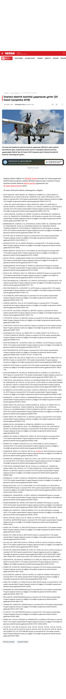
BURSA (38, 451)
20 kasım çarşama (8, 642)
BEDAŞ (44, 147)
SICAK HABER (19, 58)
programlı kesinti (23, 642)
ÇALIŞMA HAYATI (30, 58)
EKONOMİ (56, 58)
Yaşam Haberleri (15, 93)
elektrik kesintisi (26, 147)
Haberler (6, 93)
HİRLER (6, 58)
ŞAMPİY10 (48, 58)
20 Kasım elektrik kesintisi (12, 186)
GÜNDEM (40, 58)
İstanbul (14, 147)
